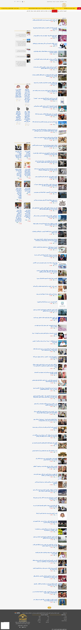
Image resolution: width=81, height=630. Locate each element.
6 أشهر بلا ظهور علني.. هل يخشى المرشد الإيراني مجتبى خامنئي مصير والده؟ (46, 177)
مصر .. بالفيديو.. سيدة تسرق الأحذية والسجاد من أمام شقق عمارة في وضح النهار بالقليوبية (45, 404)
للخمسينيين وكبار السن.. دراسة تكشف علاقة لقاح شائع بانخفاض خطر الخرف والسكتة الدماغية (44, 381)
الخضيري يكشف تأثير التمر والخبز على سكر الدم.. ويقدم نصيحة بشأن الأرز (45, 428)
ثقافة (46, 11)
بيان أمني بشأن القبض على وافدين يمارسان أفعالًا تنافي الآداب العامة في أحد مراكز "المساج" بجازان (45, 545)
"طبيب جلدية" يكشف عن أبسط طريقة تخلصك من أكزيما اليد (45, 286)
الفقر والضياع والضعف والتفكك (21, 56)
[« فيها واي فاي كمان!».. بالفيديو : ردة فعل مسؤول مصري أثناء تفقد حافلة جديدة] (62, 359)
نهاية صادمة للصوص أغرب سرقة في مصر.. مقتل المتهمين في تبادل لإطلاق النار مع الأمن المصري (45, 522)
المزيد (49, 607)
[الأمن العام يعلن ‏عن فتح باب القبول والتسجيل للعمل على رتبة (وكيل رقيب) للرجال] (62, 508)
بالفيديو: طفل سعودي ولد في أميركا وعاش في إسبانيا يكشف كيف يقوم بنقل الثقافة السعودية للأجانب (18, 193)
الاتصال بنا (57, 1)
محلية (39, 617)
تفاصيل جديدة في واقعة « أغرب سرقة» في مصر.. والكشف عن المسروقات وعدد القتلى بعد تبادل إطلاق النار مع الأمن (45, 436)
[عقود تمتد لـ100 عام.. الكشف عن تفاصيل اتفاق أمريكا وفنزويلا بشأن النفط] (62, 30)
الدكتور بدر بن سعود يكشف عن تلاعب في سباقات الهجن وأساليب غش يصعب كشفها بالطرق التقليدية (18, 93)
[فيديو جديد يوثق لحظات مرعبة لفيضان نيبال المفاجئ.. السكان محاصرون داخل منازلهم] (62, 249)
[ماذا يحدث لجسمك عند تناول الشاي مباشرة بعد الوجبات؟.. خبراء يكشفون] (62, 336)
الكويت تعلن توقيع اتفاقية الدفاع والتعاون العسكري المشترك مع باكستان (44, 443)
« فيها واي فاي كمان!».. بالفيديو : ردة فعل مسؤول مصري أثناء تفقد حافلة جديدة (45, 357)
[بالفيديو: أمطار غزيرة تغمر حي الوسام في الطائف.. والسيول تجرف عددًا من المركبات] (62, 586)
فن (48, 11)
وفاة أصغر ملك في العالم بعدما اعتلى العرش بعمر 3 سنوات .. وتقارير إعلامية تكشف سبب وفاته (45, 138)
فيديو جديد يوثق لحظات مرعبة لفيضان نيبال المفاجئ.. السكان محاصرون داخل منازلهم (45, 248)
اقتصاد (42, 11)
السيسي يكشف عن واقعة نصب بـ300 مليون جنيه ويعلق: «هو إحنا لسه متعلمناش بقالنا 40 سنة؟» (45, 600)
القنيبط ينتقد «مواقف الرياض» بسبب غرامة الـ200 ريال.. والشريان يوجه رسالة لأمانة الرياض (46, 459)
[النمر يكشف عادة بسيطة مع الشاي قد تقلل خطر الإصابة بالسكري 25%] (62, 555)
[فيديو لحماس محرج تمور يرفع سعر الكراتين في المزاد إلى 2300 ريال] (62, 124)
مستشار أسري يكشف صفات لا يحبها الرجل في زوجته (46, 294)
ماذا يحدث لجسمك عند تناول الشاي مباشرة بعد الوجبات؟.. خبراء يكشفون (44, 334)
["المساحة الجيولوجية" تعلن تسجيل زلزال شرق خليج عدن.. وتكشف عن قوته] (62, 328)
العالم (25, 59)
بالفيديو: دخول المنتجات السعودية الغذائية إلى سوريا (47, 278)
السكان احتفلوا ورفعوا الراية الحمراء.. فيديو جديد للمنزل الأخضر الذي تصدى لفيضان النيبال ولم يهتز (44, 146)
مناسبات (35, 11)
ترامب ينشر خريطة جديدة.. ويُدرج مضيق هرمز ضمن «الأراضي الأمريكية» (45, 263)
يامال (25, 54)
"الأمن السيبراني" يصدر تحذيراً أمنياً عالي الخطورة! (47, 301)
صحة (44, 11)
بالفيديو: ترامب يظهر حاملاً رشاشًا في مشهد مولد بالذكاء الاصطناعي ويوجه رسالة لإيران (46, 114)
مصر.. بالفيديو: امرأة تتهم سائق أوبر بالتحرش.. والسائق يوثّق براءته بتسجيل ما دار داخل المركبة (45, 576)
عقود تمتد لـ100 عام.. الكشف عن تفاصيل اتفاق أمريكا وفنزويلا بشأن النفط (45, 28)
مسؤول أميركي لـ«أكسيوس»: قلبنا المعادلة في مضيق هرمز (45, 192)
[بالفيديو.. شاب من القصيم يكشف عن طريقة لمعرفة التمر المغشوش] (62, 484)
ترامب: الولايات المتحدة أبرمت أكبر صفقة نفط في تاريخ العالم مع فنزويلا (45, 44)
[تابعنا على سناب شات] (16, 1)
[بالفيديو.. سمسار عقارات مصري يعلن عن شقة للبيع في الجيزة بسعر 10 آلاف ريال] (62, 571)
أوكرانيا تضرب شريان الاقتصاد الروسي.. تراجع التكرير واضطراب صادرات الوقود (44, 232)
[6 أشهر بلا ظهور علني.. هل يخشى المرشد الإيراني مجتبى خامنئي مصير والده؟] (62, 179)
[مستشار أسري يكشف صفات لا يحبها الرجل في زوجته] (62, 296)
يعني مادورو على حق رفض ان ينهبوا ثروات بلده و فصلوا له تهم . (21, 51)
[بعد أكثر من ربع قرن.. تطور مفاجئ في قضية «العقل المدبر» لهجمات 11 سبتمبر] (62, 62)
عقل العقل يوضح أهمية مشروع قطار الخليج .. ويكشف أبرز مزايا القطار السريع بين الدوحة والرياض (18, 116)
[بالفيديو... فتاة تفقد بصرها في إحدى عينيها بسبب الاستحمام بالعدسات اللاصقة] (62, 375)
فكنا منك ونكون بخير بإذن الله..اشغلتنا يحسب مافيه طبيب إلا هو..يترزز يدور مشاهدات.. (21, 35)
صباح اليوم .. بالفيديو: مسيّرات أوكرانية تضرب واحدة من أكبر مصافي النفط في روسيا (45, 216)
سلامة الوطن (24, 39)
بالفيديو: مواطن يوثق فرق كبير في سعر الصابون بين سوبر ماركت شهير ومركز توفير (18, 173)
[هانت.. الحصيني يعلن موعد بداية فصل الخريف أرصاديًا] (62, 516)
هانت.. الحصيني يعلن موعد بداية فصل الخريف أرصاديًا (46, 513)
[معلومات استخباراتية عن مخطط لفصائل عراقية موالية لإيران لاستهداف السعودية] (62, 54)
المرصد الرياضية (54, 11)
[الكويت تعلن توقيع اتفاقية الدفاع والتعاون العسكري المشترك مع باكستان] (62, 445)
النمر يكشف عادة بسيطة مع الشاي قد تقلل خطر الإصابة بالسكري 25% (46, 553)
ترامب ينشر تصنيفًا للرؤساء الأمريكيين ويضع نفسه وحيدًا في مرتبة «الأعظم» (45, 201)
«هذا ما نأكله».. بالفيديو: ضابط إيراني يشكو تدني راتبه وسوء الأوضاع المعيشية (45, 83)
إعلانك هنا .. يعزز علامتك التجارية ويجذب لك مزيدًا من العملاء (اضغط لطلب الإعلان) (56, 8)
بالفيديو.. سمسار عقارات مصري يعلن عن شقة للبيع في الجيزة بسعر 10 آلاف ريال (45, 569)
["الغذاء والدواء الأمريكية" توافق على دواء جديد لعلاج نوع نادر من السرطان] (62, 38)
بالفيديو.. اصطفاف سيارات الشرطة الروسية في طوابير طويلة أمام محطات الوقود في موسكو (45, 224)
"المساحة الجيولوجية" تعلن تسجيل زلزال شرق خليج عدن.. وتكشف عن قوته (45, 326)
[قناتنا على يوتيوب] (17, 1)
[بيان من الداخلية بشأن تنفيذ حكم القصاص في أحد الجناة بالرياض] (62, 453)
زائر (25, 48)
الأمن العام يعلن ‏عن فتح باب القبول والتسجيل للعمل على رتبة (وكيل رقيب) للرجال (45, 506)
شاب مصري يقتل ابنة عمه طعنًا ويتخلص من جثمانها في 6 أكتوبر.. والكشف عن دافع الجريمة (46, 529)
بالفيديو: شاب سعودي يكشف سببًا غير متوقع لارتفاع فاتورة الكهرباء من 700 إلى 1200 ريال (27, 172)
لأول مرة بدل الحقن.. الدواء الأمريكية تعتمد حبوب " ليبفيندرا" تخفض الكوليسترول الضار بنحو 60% (45, 99)
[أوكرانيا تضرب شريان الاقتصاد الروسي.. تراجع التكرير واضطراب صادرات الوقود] (62, 234)
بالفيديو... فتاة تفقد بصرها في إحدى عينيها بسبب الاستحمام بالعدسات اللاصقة (45, 373)
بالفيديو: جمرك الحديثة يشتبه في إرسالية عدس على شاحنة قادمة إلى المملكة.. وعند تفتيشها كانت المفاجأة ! (45, 169)
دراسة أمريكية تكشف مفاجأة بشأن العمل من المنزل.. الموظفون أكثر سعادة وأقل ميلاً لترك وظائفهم (46, 271)
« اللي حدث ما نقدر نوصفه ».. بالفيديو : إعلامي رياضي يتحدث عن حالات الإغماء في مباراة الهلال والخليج (45, 67)
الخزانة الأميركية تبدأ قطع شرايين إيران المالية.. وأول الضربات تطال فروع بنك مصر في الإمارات (45, 154)
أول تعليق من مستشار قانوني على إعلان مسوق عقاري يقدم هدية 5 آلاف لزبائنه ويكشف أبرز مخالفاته (45, 475)
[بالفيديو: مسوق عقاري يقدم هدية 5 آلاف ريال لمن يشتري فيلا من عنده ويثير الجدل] (62, 500)
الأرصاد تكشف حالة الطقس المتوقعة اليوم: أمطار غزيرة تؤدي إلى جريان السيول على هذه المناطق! (45, 310)
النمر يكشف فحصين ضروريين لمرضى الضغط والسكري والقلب (45, 19)
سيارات (32, 11)
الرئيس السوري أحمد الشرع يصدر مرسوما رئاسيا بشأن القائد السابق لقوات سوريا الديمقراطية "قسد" (45, 349)
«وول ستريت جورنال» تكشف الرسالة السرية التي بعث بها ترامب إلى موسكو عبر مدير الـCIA (46, 255)
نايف (25, 32)
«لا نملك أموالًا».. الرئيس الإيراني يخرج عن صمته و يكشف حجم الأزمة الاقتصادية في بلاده (45, 91)
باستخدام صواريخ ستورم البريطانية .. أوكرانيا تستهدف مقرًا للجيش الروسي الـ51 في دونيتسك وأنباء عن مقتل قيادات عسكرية (45, 240)
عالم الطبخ (38, 11)
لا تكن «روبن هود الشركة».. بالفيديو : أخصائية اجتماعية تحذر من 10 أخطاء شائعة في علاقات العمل (45, 592)
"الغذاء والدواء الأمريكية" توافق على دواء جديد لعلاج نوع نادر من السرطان (45, 36)
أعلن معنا (54, 1)
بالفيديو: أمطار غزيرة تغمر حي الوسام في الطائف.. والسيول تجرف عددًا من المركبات (45, 584)
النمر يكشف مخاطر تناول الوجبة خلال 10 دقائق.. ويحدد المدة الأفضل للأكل (45, 318)
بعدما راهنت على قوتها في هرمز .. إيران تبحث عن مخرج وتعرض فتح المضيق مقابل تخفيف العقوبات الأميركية (46, 161)
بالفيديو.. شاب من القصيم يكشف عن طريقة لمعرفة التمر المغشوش (46, 482)
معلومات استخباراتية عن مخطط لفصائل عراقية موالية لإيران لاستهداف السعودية (45, 52)
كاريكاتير (39, 619)
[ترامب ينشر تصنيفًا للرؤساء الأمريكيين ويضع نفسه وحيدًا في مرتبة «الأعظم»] (62, 202)
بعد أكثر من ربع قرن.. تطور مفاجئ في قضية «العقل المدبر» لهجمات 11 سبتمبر (45, 60)
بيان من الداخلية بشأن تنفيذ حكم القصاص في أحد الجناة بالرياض (44, 450)
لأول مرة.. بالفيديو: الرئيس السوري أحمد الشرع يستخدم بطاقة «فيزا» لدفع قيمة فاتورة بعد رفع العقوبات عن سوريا (45, 561)
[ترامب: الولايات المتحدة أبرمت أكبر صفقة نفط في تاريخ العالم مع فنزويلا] (62, 46)
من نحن (66, 1)
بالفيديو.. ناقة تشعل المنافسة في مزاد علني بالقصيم (27, 190)
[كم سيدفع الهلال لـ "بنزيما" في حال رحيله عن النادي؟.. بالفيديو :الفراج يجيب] (62, 343)
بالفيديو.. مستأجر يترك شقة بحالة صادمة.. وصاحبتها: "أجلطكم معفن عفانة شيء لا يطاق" (45, 467)
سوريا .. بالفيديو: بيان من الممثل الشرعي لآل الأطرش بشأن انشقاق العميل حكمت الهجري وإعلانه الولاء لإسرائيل (45, 412)
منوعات (50, 11)
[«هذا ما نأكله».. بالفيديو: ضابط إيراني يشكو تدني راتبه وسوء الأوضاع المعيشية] (62, 85)
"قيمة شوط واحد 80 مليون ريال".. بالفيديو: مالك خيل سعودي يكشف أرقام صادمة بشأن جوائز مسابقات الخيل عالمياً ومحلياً (45, 396)
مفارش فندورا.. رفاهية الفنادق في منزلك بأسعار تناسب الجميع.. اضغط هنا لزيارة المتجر (19, 8)
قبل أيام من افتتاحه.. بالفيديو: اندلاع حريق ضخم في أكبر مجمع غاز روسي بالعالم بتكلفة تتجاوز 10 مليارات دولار (45, 490)
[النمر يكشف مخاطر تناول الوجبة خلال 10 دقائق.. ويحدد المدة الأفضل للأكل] (62, 320)
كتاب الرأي (28, 11)
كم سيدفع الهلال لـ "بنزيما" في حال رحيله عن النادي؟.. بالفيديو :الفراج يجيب (45, 342)
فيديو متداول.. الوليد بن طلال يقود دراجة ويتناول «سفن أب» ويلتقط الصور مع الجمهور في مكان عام (45, 185)
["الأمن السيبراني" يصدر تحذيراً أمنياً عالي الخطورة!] (62, 304)
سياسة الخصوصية (49, 1)
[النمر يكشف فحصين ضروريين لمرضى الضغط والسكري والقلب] (62, 22)
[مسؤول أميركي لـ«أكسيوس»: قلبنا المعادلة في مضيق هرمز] (62, 195)
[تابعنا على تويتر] (20, 1)
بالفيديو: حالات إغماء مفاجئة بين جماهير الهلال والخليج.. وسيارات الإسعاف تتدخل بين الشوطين (44, 75)
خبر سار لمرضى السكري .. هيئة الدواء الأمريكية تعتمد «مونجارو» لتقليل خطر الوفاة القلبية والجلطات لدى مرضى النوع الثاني (44, 130)
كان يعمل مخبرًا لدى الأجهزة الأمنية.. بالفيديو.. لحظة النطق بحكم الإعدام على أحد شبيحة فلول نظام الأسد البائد (44, 208)
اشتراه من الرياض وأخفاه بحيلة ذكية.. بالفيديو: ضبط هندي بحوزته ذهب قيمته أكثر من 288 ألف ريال (27, 214)
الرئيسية (65, 11)
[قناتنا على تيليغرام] (14, 1)
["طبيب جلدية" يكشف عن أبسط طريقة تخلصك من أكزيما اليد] (62, 289)
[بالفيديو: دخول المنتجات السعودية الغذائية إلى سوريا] (62, 281)
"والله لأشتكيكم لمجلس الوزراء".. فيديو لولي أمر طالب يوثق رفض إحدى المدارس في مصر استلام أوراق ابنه (45, 420)
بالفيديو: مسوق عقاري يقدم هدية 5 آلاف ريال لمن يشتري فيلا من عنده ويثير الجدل (45, 498)
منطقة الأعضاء (62, 1)
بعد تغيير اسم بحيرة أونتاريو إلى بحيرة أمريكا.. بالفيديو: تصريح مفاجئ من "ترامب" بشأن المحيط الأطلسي (45, 389)
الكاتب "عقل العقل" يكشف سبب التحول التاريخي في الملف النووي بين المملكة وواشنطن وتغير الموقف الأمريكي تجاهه (27, 116)
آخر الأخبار (61, 11)
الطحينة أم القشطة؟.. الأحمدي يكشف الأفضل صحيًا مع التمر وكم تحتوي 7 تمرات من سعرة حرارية (45, 107)
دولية (58, 11)
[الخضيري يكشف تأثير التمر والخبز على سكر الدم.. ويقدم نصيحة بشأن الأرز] (62, 430)
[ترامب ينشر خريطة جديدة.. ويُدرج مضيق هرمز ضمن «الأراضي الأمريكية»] (62, 265)
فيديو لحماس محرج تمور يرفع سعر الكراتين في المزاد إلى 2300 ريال (44, 122)
